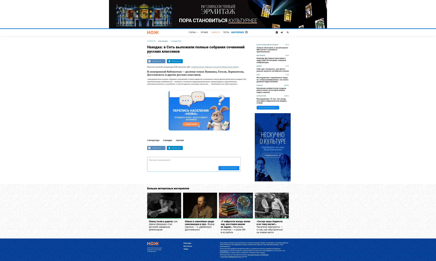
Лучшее (204, 32)
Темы (185, 249)
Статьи (192, 32)
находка (168, 140)
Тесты (226, 32)
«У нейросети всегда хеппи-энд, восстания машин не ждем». (236, 227)
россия (180, 140)
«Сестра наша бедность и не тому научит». (270, 227)
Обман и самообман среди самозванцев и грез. (199, 225)
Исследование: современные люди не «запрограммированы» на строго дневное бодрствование (272, 80)
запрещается (224, 250)
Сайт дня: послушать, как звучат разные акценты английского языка (273, 70)
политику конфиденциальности (231, 256)
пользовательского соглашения (258, 255)
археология (261, 96)
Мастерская (237, 32)
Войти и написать (229, 168)
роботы (260, 85)
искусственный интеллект (267, 45)
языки (259, 66)
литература (151, 41)
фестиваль (261, 55)
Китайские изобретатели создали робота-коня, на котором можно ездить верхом (271, 90)
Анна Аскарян (163, 41)
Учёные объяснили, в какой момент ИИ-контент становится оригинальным (272, 50)
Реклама (187, 243)
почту (263, 252)
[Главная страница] (153, 32)
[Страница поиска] (288, 32)
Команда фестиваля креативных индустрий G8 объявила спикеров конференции (271, 60)
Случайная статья (246, 32)
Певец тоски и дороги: (163, 225)
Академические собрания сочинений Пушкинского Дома (215, 67)
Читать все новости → (267, 107)
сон (258, 75)
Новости (215, 32)
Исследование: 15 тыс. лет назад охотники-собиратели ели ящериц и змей (271, 101)
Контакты (187, 246)
